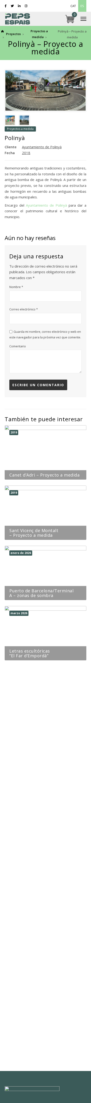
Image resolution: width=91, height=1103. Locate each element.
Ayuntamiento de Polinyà (46, 205)
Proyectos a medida (20, 129)
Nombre (16, 287)
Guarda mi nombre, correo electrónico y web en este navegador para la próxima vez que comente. (45, 334)
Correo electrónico (23, 309)
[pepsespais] (17, 18)
